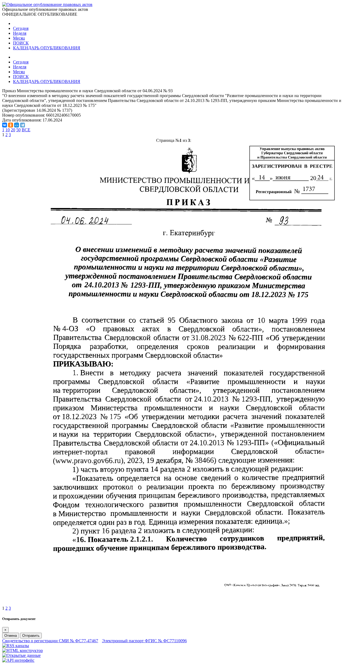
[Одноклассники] (10, 125)
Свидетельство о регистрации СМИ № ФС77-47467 (50, 640)
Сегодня (20, 28)
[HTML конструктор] (22, 650)
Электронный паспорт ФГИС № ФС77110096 (144, 640)
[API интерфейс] (18, 660)
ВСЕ (26, 129)
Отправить (31, 636)
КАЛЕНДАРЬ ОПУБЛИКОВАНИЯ (46, 48)
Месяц (19, 38)
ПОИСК (21, 43)
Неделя (19, 33)
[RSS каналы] (15, 645)
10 (7, 129)
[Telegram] (22, 125)
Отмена (10, 636)
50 (18, 129)
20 (13, 129)
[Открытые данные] (21, 655)
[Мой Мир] (16, 125)
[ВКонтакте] (4, 125)
